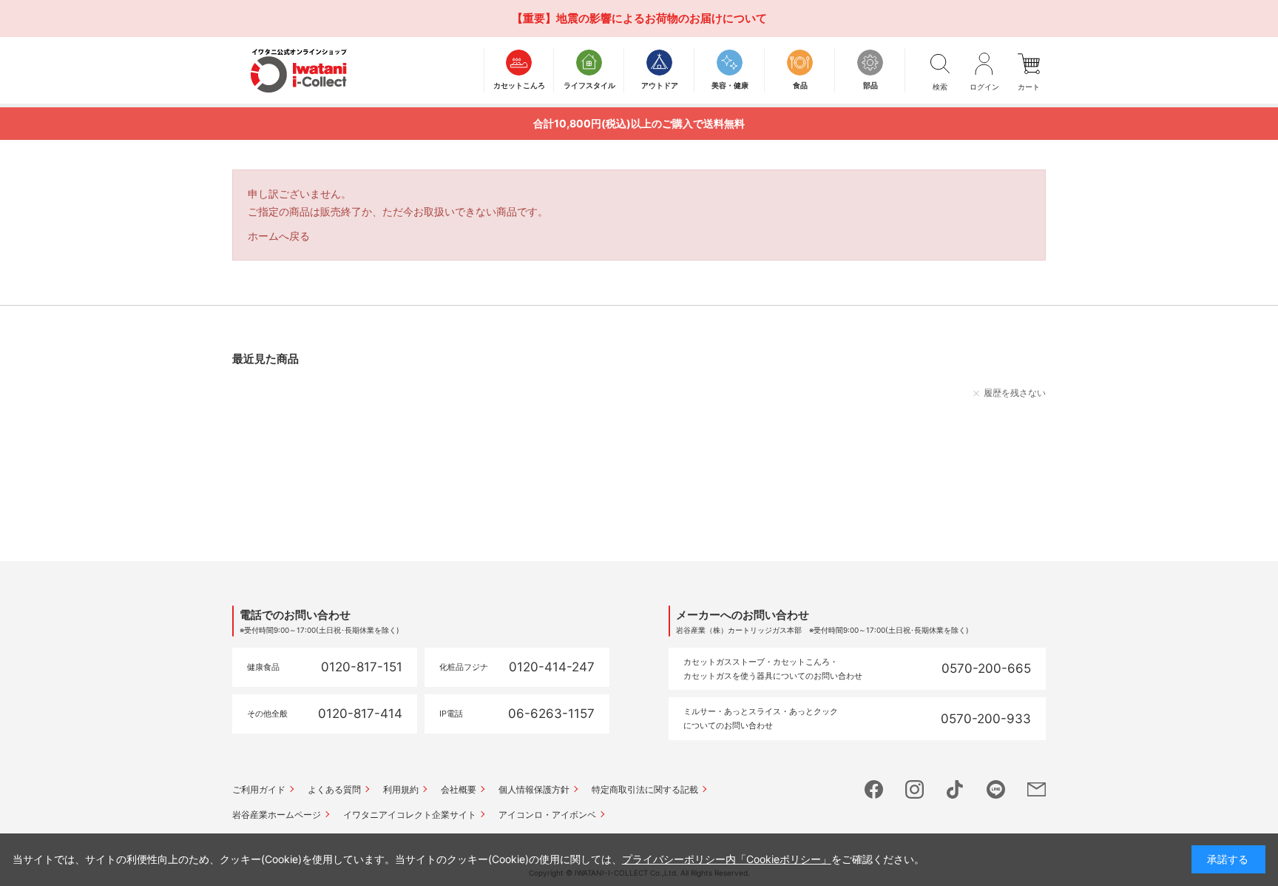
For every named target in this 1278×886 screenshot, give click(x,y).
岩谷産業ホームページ (276, 814)
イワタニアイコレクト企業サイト (409, 814)
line (996, 789)
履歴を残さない (1015, 392)
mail (1036, 789)
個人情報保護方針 (533, 789)
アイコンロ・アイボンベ (547, 814)
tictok (955, 789)
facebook (874, 789)
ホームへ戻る (279, 235)
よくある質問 (334, 789)
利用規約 (401, 789)
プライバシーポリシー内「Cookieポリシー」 (726, 859)
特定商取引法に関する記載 (645, 789)
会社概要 (458, 789)
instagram (914, 789)
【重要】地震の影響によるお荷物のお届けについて (639, 18)
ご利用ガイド (258, 789)
